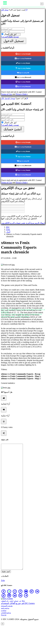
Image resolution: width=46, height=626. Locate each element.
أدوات (11, 601)
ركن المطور (5, 601)
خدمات (16, 601)
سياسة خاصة (5, 608)
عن (20, 601)
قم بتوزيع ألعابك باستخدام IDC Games (18, 603)
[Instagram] (14, 591)
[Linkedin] (20, 595)
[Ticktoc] (3, 595)
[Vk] (37, 591)
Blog (23, 601)
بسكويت (3, 610)
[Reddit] (14, 595)
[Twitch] (31, 591)
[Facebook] (3, 591)
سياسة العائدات (6, 613)
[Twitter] (9, 591)
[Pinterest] (20, 591)
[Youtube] (26, 591)
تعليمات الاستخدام (7, 606)
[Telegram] (26, 595)
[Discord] (9, 595)
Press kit (3, 615)
